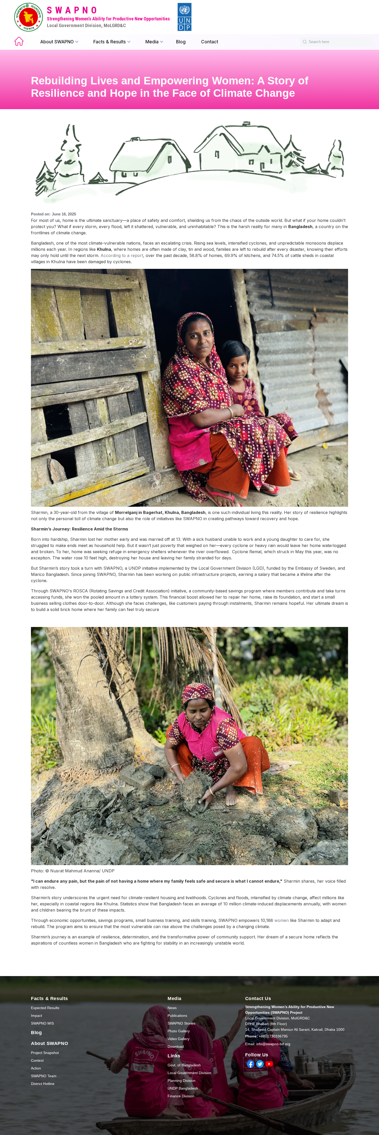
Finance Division (181, 1096)
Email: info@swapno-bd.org (267, 1044)
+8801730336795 (266, 1036)
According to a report (122, 255)
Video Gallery (179, 1039)
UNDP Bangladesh (183, 1088)
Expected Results (45, 1008)
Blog (181, 41)
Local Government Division (189, 1073)
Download (176, 1046)
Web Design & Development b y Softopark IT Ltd (16, 1122)
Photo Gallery (179, 1031)
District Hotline (42, 1084)
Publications (177, 1015)
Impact (36, 1015)
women (282, 920)
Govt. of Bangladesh (184, 1065)
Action (36, 1068)
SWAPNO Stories (181, 1023)
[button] (59, 42)
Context (37, 1060)
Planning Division (181, 1080)
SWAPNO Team (43, 1076)
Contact (209, 41)
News (172, 1008)
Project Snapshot (45, 1053)
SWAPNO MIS (42, 1023)
